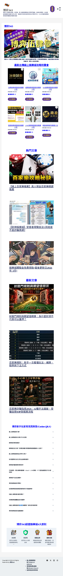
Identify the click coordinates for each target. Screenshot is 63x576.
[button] (52, 9)
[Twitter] (50, 560)
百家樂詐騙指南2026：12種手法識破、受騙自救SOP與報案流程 (31, 410)
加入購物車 (12, 99)
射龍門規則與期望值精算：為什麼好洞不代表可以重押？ (31, 318)
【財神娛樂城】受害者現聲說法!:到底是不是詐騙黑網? (31, 228)
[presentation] (31, 169)
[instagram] (57, 560)
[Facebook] (47, 560)
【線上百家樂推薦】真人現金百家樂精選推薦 (31, 188)
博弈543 (8, 10)
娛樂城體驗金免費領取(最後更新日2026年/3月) (30, 269)
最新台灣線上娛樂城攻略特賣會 (31, 65)
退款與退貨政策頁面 (32, 570)
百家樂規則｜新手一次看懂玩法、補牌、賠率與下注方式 (31, 364)
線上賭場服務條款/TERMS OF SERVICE (31, 562)
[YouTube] (54, 560)
